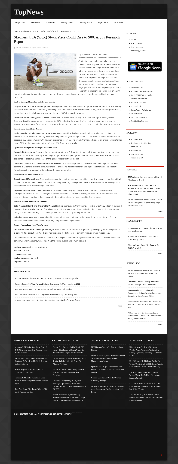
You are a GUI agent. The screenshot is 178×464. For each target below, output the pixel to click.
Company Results (85, 23)
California (25, 261)
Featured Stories (137, 47)
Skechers (27, 254)
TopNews (29, 12)
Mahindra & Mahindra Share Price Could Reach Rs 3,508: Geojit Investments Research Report (31, 380)
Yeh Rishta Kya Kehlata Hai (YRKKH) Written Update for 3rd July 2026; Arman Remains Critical (144, 375)
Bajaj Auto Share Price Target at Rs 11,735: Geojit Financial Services (31, 390)
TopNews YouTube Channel (141, 91)
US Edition (118, 23)
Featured (25, 251)
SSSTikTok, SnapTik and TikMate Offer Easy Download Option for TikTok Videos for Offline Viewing (145, 386)
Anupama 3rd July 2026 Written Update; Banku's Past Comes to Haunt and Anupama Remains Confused (145, 397)
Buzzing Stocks (137, 154)
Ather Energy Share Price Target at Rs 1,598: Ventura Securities (29, 370)
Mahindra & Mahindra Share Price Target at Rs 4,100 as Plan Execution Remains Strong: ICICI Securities (31, 350)
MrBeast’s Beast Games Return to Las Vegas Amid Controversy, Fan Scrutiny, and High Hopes (107, 389)
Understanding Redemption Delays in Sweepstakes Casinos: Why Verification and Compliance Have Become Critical (144, 293)
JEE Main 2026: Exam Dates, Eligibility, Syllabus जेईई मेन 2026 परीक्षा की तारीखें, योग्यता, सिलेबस (47, 300)
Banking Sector (66, 23)
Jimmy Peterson (23, 48)
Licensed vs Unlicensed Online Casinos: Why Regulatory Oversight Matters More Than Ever (145, 304)
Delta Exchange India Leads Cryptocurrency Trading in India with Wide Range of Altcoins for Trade (69, 361)
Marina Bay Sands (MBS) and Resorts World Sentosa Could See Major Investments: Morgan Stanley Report (108, 358)
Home (16, 31)
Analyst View (19, 23)
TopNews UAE (136, 147)
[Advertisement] (89, 433)
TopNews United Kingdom (141, 143)
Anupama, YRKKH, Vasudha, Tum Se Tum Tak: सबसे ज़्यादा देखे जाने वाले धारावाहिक (43, 289)
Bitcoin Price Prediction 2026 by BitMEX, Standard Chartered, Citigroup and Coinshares (69, 372)
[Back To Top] (161, 455)
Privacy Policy (136, 113)
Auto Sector (35, 23)
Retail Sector (42, 247)
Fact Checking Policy (139, 117)
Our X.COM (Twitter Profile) (141, 95)
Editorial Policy (136, 106)
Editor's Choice (137, 87)
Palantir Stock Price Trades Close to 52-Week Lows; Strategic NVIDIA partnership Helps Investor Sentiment (145, 202)
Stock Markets (136, 43)
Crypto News (103, 23)
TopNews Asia (136, 139)
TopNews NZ (136, 150)
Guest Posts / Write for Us (141, 110)
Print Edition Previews (139, 121)
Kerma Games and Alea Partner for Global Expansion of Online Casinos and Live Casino (144, 273)
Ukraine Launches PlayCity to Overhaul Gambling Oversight (106, 379)
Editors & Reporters (138, 102)
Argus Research (32, 258)
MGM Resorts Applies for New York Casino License (107, 348)
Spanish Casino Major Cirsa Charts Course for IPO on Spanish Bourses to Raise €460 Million (107, 369)
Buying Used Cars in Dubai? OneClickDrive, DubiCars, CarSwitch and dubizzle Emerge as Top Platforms (31, 361)
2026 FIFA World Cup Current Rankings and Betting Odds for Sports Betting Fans (46, 295)
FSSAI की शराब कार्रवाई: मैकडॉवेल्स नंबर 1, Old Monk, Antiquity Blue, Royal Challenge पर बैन (46, 278)
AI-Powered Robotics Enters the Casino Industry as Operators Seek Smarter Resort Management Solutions (144, 316)
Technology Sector (138, 51)
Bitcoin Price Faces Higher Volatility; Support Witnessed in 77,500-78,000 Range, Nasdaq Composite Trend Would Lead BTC (69, 397)
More (120, 306)
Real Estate (50, 23)
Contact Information (139, 99)
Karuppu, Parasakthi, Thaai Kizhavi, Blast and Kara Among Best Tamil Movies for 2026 (47, 284)
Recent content (137, 158)
